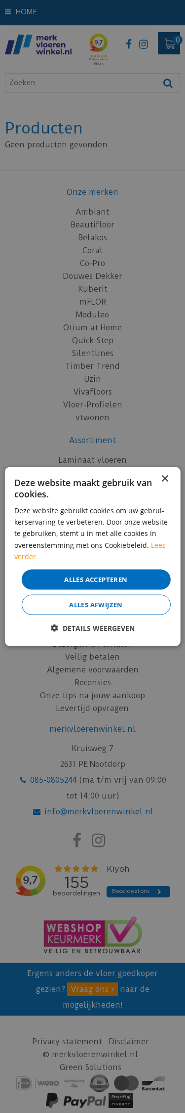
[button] (93, 628)
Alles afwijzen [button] (96, 604)
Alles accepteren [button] (95, 579)
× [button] (164, 478)
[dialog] (92, 556)
